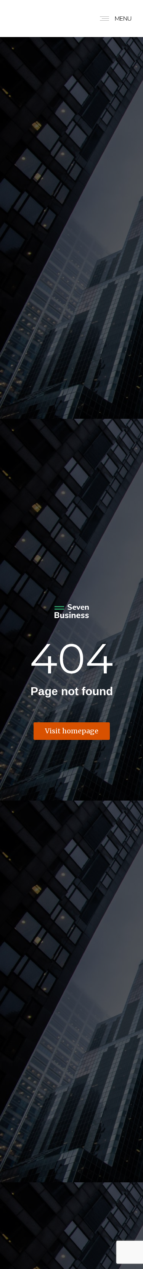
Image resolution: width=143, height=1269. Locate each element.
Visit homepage (71, 731)
